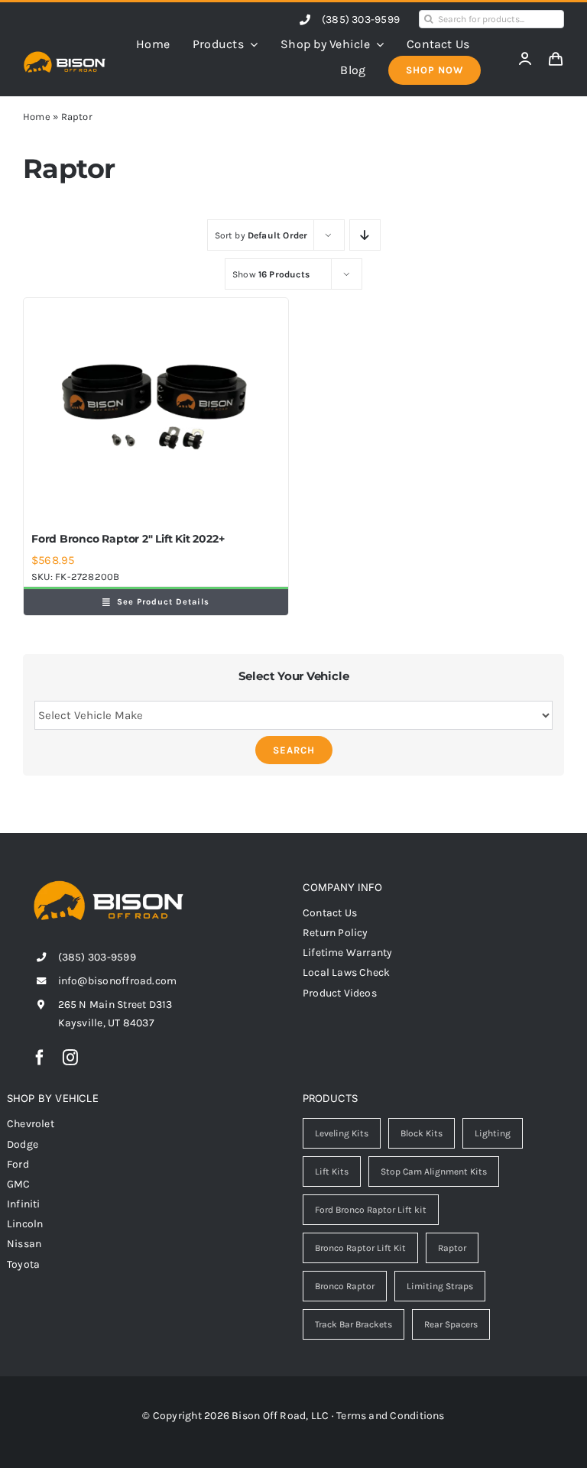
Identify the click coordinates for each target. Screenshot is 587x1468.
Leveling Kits (341, 1133)
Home (36, 116)
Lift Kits (332, 1171)
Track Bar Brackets (353, 1324)
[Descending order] (365, 235)
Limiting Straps (440, 1286)
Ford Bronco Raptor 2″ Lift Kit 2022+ (127, 539)
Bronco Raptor (345, 1286)
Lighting (493, 1133)
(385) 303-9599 (361, 19)
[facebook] (39, 1057)
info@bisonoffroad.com (117, 980)
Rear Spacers (451, 1324)
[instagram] (70, 1057)
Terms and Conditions (390, 1415)
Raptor (452, 1248)
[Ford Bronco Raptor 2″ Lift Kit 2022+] (156, 411)
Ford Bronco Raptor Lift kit (370, 1209)
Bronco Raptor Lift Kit (360, 1248)
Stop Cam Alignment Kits (434, 1171)
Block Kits (422, 1133)
